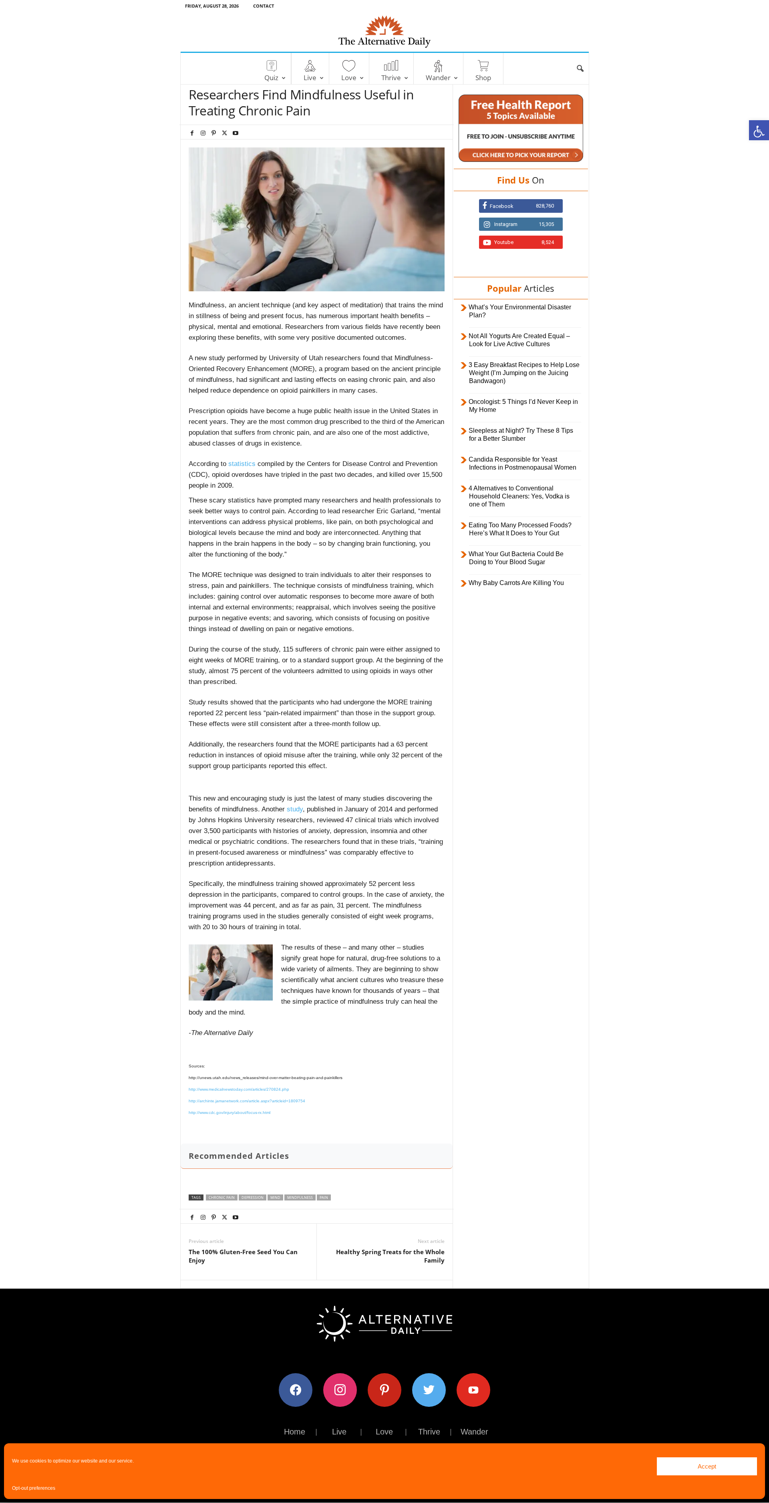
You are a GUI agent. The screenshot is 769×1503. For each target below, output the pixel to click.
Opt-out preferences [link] (33, 1488)
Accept (707, 1466)
